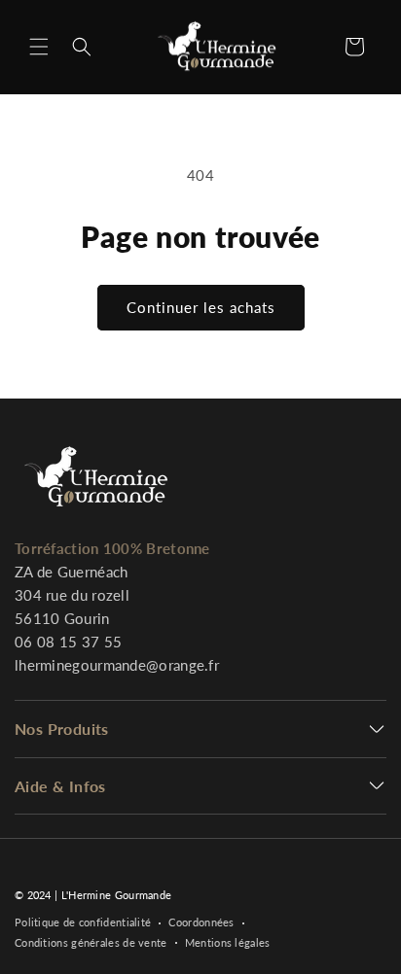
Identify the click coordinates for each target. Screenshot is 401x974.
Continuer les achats (201, 307)
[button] (39, 46)
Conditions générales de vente (91, 942)
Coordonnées (201, 922)
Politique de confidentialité (83, 922)
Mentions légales (228, 942)
